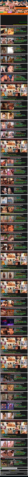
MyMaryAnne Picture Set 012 (16, 411)
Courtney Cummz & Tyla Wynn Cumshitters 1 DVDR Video (16, 242)
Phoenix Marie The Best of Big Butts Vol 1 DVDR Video (15, 392)
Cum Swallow (23, 209)
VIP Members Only (14, 154)
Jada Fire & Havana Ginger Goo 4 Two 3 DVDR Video (15, 205)
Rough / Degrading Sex (18, 191)
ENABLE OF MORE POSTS (14, 470)
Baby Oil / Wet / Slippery (23, 40)
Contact (1, 474)
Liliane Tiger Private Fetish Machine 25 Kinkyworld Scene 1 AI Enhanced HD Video (15, 459)
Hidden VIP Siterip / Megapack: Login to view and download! (14, 83)
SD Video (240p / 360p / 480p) (22, 59)
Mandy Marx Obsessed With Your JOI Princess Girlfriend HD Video (15, 439)
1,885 (9, 468)
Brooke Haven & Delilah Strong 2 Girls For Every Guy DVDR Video (15, 299)
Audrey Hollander (18, 30)
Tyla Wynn (21, 58)
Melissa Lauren (17, 124)
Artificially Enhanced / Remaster (21, 124)
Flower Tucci (17, 227)
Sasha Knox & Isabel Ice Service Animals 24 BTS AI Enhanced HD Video (16, 74)
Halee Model (23, 218)
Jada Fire (21, 208)
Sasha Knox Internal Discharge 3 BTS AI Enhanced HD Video (15, 383)
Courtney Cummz (18, 246)
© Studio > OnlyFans (18, 39)
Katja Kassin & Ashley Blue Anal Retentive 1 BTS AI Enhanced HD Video (16, 177)
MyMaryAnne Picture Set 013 (16, 111)
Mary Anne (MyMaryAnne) (19, 114)
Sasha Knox (20, 77)
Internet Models (18, 48)
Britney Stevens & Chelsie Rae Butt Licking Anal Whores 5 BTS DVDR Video (15, 308)
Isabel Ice (17, 77)
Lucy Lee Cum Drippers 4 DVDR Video (15, 158)
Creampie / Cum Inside (23, 162)
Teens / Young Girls (20, 51)
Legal (4, 474)
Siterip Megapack (10, 154)
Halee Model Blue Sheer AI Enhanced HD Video (16, 214)
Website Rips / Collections (7, 156)
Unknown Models (20, 236)
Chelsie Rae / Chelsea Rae (23, 311)
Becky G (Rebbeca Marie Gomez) (19, 321)
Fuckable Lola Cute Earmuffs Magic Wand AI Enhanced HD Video (16, 167)
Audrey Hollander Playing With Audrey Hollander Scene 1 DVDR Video (16, 27)
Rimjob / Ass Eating (16, 59)
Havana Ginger (17, 208)
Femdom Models (18, 442)
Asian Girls (19, 162)
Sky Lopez (17, 67)
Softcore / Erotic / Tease (17, 31)
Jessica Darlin (17, 189)
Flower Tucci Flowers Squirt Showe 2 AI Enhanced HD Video (15, 224)
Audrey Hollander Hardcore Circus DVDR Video (15, 327)
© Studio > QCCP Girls (18, 133)
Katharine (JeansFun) (18, 199)
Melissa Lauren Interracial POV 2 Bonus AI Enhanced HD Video (16, 120)
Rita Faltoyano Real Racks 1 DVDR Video (15, 102)
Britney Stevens (18, 311)
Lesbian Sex (5, 99)
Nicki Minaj (17, 405)
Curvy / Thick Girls (19, 228)
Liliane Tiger (17, 462)
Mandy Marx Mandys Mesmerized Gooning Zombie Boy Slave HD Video (16, 130)
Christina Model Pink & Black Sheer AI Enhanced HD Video (16, 271)
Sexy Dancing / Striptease (17, 221)
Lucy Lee (17, 161)
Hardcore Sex (23, 59)
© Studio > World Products (19, 218)
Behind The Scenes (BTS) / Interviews (21, 78)
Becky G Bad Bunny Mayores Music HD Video (15, 317)
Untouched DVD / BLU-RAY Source (18, 60)
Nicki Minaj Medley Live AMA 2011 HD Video (15, 402)
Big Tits (21, 59)
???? (3, 98)
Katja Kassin (23, 180)
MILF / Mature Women (20, 199)
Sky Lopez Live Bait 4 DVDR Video (15, 64)
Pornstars (17, 29)
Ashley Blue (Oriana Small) (19, 180)
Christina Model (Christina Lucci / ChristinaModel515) (20, 275)
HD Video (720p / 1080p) (20, 50)
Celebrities (17, 320)
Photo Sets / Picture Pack (21, 41)
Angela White (22, 39)
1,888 (14, 468)
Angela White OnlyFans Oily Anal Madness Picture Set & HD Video (15, 36)
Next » (16, 468)
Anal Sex (19, 40)
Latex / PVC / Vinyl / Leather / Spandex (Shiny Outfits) (20, 80)
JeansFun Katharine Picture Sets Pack (15, 195)
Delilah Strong (21, 302)
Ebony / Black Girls (24, 406)
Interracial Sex (21, 126)
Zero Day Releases (21, 76)
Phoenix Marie (17, 396)
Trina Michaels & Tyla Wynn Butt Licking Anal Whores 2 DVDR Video (15, 55)
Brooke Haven (17, 302)
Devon (16, 236)
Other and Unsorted (5, 154)
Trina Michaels (17, 58)
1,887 (12, 468)
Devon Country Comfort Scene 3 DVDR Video (15, 233)
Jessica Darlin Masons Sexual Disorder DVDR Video (15, 186)
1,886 (10, 468)
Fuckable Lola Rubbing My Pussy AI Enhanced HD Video (16, 449)
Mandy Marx (22, 133)
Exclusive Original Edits (16, 79)
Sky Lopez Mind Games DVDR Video (16, 374)
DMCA (5, 474)
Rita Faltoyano (17, 105)
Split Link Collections (6, 353)
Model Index (21, 30)
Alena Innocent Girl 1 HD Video (15, 45)
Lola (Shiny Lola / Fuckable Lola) (19, 452)
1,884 (7, 468)
